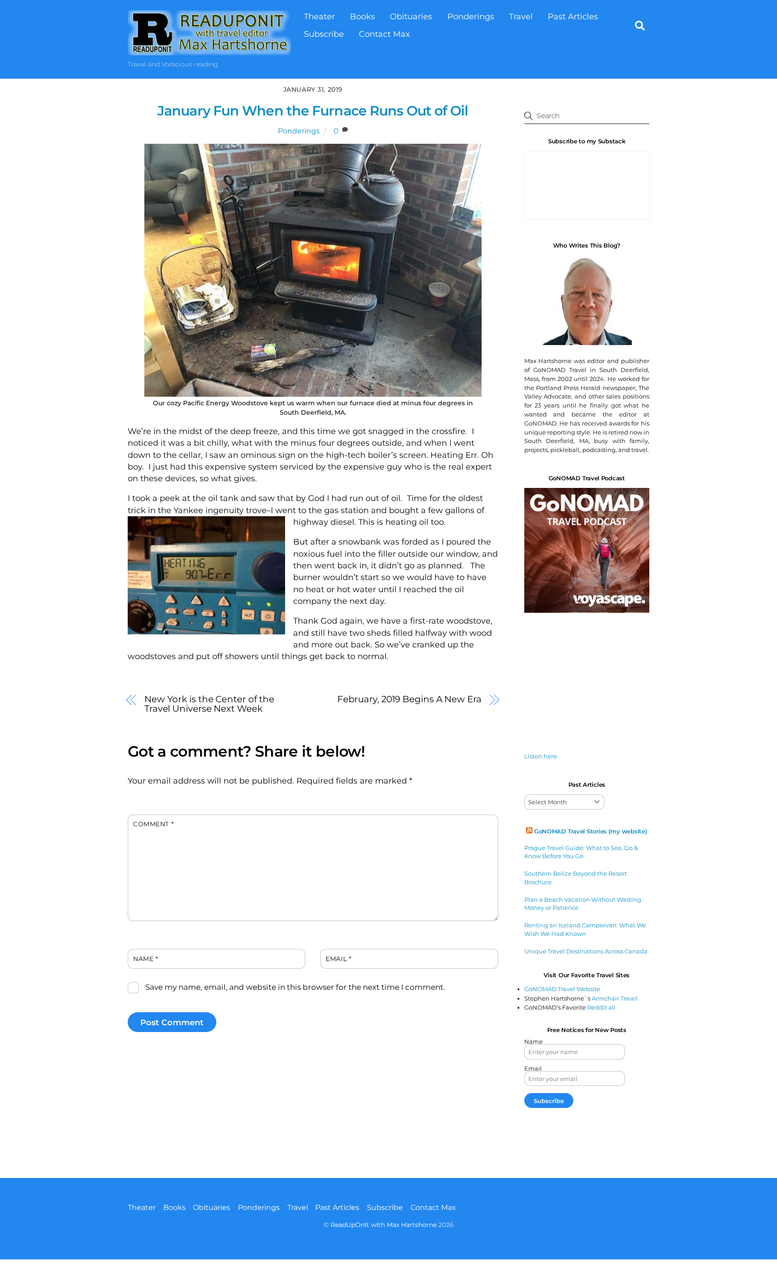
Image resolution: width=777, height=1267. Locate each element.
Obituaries (411, 16)
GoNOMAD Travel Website (562, 988)
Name (145, 959)
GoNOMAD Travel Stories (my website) (591, 831)
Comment (153, 824)
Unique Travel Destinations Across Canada (586, 951)
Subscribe (324, 34)
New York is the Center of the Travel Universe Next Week (209, 703)
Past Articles (573, 16)
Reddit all (601, 1007)
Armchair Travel (615, 998)
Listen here (540, 756)
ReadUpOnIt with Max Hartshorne (383, 1225)
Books (362, 16)
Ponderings (470, 16)
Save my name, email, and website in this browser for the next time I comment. (295, 987)
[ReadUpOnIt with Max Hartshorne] (209, 50)
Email (338, 959)
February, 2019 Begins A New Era (409, 699)
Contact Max (384, 34)
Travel (521, 16)
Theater (319, 16)
